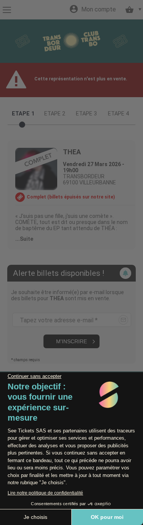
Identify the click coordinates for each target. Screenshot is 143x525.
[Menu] (6, 9)
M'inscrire (71, 341)
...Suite (24, 239)
